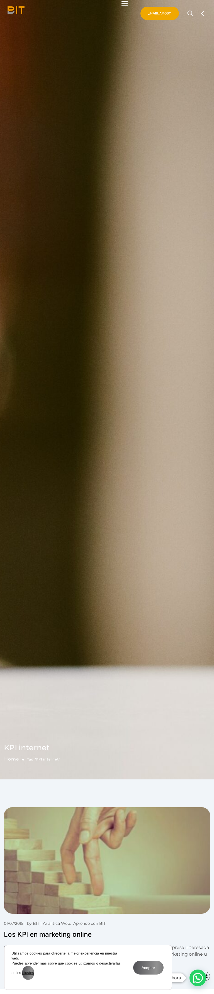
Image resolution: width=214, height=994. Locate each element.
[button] (197, 978)
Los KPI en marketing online (48, 934)
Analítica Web (56, 923)
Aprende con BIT (89, 923)
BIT (36, 923)
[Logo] (16, 10)
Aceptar (148, 967)
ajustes (28, 973)
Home (11, 759)
